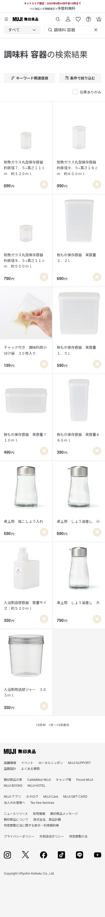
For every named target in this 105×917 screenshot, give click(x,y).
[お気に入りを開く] (78, 17)
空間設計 (10, 768)
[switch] (44, 184)
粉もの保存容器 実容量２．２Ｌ (76, 257)
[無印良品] (20, 751)
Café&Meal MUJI (39, 779)
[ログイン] (68, 17)
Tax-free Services (42, 802)
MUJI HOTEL (37, 785)
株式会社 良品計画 (47, 819)
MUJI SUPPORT (79, 762)
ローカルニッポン (50, 762)
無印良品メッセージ (64, 813)
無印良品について (16, 819)
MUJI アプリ (12, 796)
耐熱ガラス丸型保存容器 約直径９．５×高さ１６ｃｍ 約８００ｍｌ (78, 167)
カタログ (32, 796)
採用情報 (39, 813)
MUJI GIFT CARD (75, 796)
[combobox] (22, 30)
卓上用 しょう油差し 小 (78, 521)
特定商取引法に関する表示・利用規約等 (31, 825)
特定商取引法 (78, 836)
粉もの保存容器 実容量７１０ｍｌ (25, 437)
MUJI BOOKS (13, 785)
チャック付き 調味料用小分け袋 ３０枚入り (25, 350)
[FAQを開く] (88, 17)
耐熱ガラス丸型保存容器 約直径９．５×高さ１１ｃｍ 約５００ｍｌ (25, 260)
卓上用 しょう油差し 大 (78, 602)
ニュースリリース (16, 813)
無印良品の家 (13, 779)
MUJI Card (50, 796)
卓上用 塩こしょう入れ (23, 521)
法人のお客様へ (14, 802)
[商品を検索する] (57, 17)
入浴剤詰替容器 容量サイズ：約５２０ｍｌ (25, 605)
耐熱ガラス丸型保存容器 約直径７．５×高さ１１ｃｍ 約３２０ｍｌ (25, 167)
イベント (27, 762)
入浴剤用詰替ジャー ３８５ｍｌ (25, 692)
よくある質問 (30, 768)
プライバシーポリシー (19, 836)
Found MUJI (84, 779)
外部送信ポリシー (52, 836)
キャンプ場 (63, 779)
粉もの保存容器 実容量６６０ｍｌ (78, 437)
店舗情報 (10, 762)
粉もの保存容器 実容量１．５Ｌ (76, 350)
